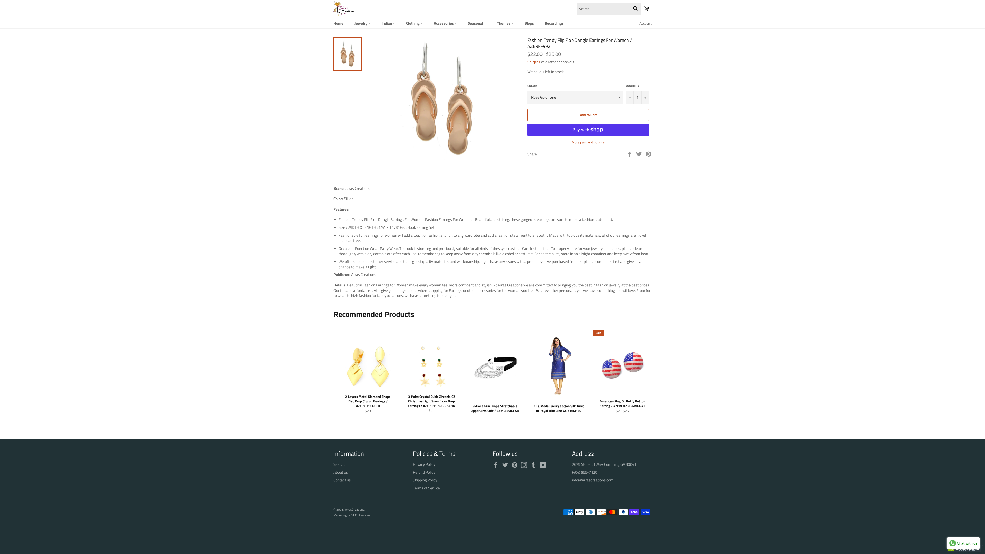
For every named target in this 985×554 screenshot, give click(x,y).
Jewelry (361, 23)
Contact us (342, 480)
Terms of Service (426, 488)
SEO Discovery (361, 514)
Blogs (529, 23)
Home (338, 23)
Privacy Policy (424, 464)
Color (532, 86)
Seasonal (476, 23)
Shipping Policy (425, 480)
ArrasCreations (354, 509)
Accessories (444, 23)
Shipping (533, 61)
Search (339, 464)
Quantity (632, 86)
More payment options (588, 142)
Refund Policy (424, 472)
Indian (387, 23)
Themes (504, 23)
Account (645, 23)
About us (340, 472)
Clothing (413, 23)
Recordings (554, 23)
